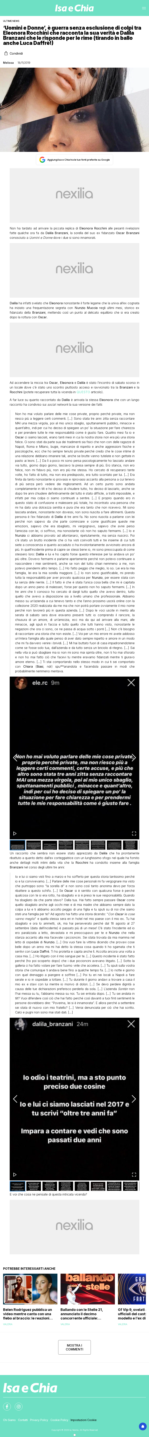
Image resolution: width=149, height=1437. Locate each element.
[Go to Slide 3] (50, 845)
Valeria (7, 1324)
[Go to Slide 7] (114, 845)
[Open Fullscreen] (134, 833)
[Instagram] (16, 1404)
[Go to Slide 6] (98, 845)
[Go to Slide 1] (17, 845)
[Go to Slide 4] (66, 845)
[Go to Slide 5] (82, 845)
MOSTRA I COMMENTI (74, 1347)
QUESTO (84, 392)
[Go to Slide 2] (34, 845)
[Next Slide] (133, 758)
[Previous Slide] (15, 758)
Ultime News (11, 20)
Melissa (8, 62)
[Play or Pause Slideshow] (15, 833)
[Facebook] (4, 1404)
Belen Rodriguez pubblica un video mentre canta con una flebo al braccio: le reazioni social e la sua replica (27, 1314)
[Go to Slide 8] (130, 845)
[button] (74, 758)
